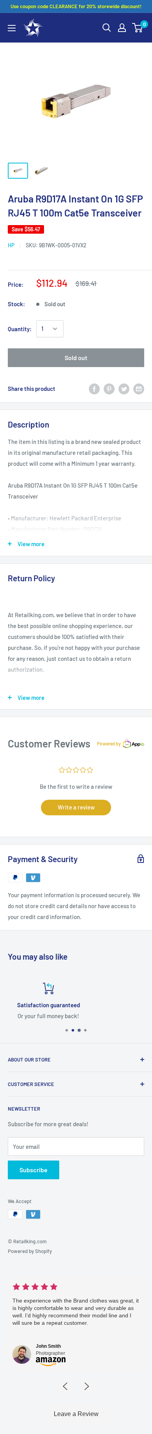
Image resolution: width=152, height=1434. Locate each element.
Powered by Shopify (30, 1251)
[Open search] (107, 27)
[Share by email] (138, 388)
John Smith (48, 1346)
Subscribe (33, 1169)
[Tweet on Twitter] (123, 388)
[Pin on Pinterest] (109, 388)
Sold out (76, 357)
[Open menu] (12, 28)
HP (11, 245)
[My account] (122, 27)
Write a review (76, 807)
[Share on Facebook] (94, 388)
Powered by (109, 743)
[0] (138, 27)
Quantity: (20, 328)
